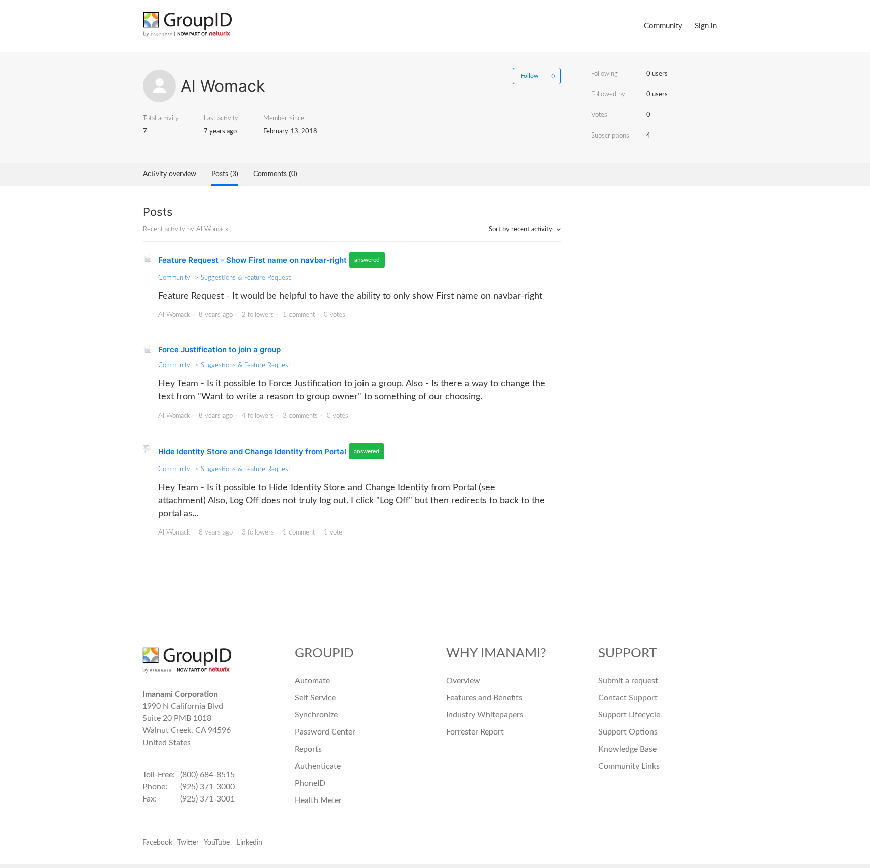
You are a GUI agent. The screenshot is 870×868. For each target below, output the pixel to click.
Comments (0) (275, 174)
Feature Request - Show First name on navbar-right (252, 260)
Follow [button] (529, 76)
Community (663, 26)
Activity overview (169, 174)
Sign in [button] (706, 26)
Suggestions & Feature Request (246, 278)
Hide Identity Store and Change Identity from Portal (252, 451)
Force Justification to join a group (219, 349)
